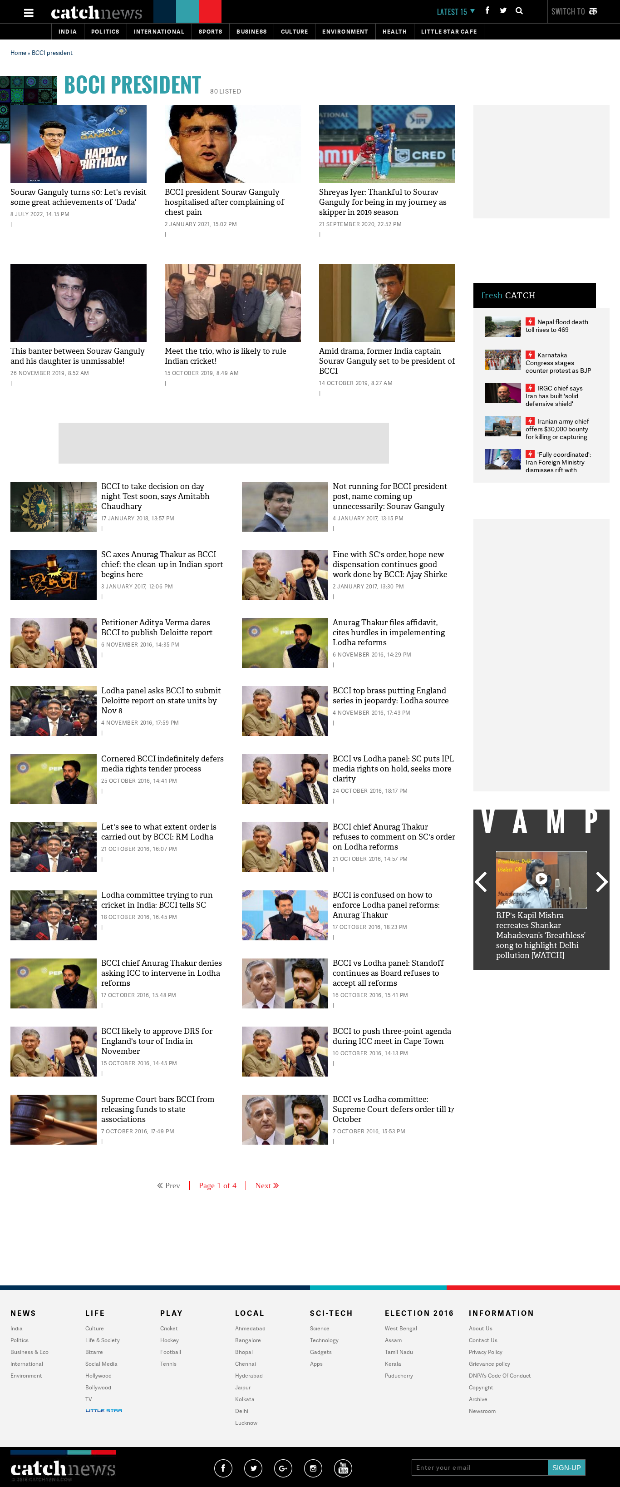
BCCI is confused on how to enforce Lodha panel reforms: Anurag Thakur (386, 905)
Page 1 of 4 (217, 1185)
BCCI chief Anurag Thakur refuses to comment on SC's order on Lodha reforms (394, 837)
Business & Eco (29, 1352)
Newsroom (482, 1411)
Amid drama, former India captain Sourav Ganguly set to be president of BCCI (387, 361)
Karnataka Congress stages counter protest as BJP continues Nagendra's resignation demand (558, 370)
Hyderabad (249, 1375)
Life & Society (102, 1340)
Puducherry (399, 1375)
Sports (210, 31)
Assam (393, 1340)
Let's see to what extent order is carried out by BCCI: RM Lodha (159, 832)
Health (395, 31)
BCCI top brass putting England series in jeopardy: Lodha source (391, 696)
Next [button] (602, 882)
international (159, 31)
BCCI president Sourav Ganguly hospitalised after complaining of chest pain (224, 202)
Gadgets (321, 1352)
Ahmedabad (250, 1328)
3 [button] (541, 976)
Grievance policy (489, 1364)
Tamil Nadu (399, 1352)
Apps (316, 1364)
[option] (541, 906)
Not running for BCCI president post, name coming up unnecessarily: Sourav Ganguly (390, 496)
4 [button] (555, 976)
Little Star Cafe (449, 31)
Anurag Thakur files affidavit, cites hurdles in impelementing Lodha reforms (389, 632)
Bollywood (98, 1387)
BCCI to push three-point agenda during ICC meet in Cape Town (392, 1036)
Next (263, 1185)
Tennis (168, 1364)
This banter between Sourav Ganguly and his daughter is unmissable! (77, 356)
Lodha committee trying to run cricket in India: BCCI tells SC (157, 900)
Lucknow (246, 1423)
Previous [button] (480, 882)
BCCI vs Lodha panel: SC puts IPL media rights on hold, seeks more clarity (393, 769)
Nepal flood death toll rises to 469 (557, 325)
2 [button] (527, 976)
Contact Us (483, 1340)
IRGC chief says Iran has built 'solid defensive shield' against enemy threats (558, 399)
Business (251, 31)
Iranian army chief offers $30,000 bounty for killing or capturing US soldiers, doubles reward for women (557, 436)
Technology (324, 1340)
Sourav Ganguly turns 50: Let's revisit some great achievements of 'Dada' (78, 197)
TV (88, 1399)
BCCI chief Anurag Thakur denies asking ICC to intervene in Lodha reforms (161, 973)
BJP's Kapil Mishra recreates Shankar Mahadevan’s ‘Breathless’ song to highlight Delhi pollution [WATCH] (541, 935)
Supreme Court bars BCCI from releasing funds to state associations (158, 1109)
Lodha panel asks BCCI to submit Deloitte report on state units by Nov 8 (161, 701)
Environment (345, 31)
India (68, 31)
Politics (105, 31)
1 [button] (514, 976)
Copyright (481, 1387)
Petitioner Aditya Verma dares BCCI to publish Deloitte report (157, 627)
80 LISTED (225, 91)
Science (320, 1328)
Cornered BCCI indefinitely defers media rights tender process (162, 764)
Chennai (245, 1364)
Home (18, 53)
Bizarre (94, 1352)
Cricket (169, 1328)
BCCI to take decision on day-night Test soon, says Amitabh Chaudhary (155, 496)
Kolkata (245, 1399)
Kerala (393, 1364)
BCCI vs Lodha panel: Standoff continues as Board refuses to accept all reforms (388, 973)
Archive (478, 1399)
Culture (294, 31)
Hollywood (98, 1375)
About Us (480, 1328)
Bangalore (248, 1340)
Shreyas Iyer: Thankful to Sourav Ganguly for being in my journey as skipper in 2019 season (383, 202)
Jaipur (243, 1387)
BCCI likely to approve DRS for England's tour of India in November (156, 1041)
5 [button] (568, 976)
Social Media (101, 1364)
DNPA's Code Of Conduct (500, 1375)
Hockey (169, 1340)
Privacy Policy (485, 1352)
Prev (172, 1185)
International (26, 1364)
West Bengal (401, 1328)
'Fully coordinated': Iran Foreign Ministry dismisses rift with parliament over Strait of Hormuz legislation (558, 469)
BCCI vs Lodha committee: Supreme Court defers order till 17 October (393, 1109)
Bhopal (244, 1352)
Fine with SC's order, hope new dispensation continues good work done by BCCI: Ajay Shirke (390, 564)
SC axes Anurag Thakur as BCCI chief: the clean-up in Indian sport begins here (162, 564)
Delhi (241, 1411)
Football (170, 1352)
